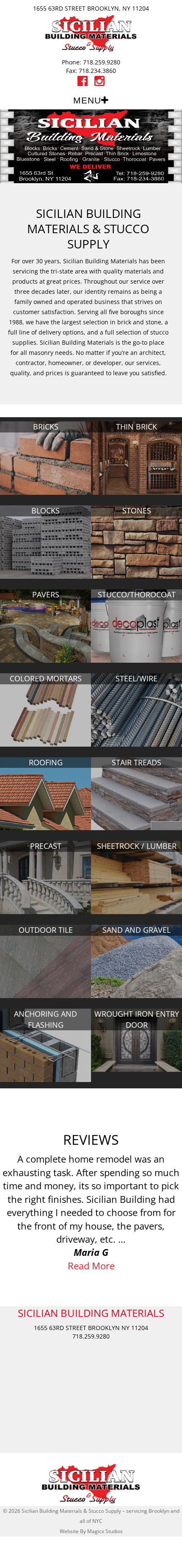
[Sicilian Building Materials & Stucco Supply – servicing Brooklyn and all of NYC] (91, 32)
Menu (87, 100)
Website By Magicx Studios (91, 1531)
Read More (91, 1265)
